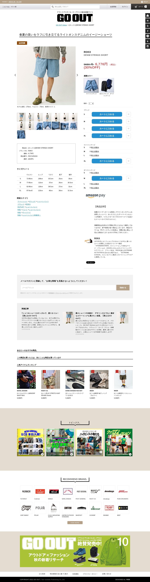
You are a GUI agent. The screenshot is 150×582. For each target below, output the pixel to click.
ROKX (97, 238)
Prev (15, 75)
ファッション (22, 201)
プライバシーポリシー (61, 293)
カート (142, 6)
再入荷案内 (95, 147)
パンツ (24, 210)
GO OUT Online (61, 25)
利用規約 (51, 293)
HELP (146, 2)
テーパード (26, 212)
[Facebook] (147, 31)
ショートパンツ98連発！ (31, 215)
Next (77, 75)
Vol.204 (15, 2)
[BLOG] (147, 25)
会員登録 (113, 6)
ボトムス (32, 201)
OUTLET (21, 207)
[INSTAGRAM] (147, 46)
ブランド (21, 204)
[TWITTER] (147, 41)
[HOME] (147, 15)
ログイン (125, 6)
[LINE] (147, 36)
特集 (19, 210)
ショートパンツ (43, 201)
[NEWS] (147, 20)
